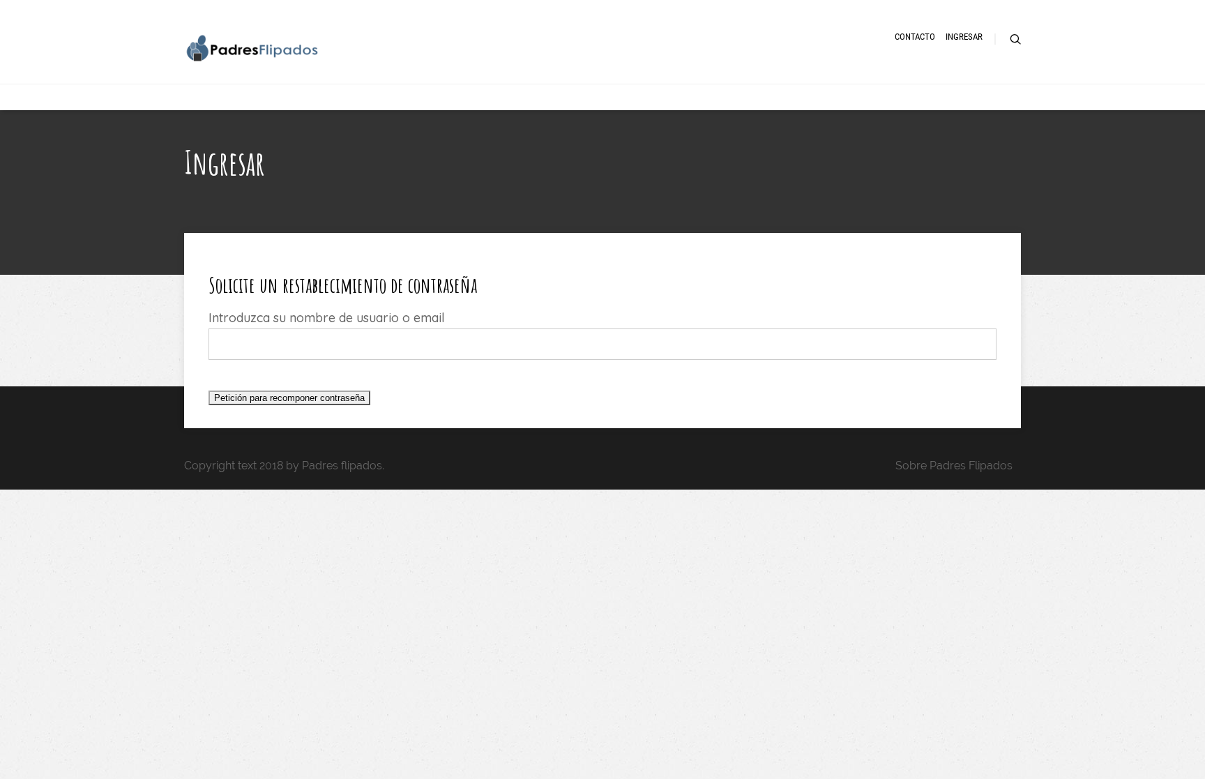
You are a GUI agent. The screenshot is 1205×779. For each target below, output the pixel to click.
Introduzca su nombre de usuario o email (327, 318)
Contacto (915, 36)
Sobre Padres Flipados (954, 465)
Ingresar (964, 36)
